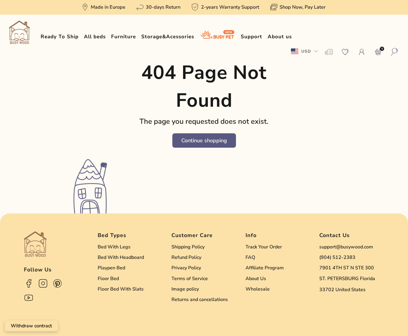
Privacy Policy (186, 268)
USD (306, 51)
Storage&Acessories (167, 36)
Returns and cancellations (199, 299)
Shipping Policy (188, 247)
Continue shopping (204, 140)
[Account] (361, 52)
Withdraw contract (31, 326)
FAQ (250, 257)
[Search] (394, 52)
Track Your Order (264, 247)
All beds (95, 36)
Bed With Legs (114, 247)
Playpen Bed (111, 268)
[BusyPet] (217, 37)
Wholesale (258, 289)
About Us (256, 278)
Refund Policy (186, 257)
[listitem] (103, 7)
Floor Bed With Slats (121, 289)
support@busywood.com (346, 247)
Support (251, 36)
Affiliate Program (265, 268)
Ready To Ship (60, 36)
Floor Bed (108, 278)
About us (280, 36)
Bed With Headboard (121, 257)
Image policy (185, 289)
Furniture (123, 36)
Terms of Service (189, 278)
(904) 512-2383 (337, 257)
